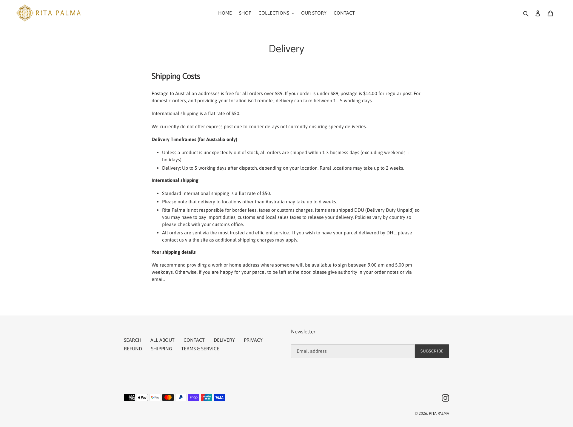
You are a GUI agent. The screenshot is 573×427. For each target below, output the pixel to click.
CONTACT (194, 340)
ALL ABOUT (162, 340)
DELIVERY (224, 340)
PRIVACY (253, 340)
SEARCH (132, 340)
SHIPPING (161, 348)
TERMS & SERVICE (200, 348)
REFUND (133, 348)
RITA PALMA (439, 413)
